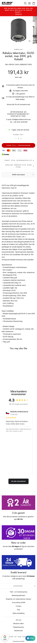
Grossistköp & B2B (18, 602)
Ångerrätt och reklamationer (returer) (18, 599)
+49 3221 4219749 (20, 122)
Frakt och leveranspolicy (18, 160)
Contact (18, 606)
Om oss (18, 620)
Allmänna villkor (18, 623)
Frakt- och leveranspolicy (18, 592)
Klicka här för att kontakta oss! (18, 104)
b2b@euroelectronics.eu (21, 119)
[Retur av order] (18, 532)
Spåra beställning (18, 613)
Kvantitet (18, 134)
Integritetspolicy (18, 627)
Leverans (18, 586)
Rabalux (18, 49)
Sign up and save (18, 636)
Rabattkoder (18, 630)
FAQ (18, 610)
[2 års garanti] (18, 502)
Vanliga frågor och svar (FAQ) (18, 166)
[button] (30, 638)
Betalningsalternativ (18, 595)
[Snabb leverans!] (18, 562)
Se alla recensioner (18, 481)
